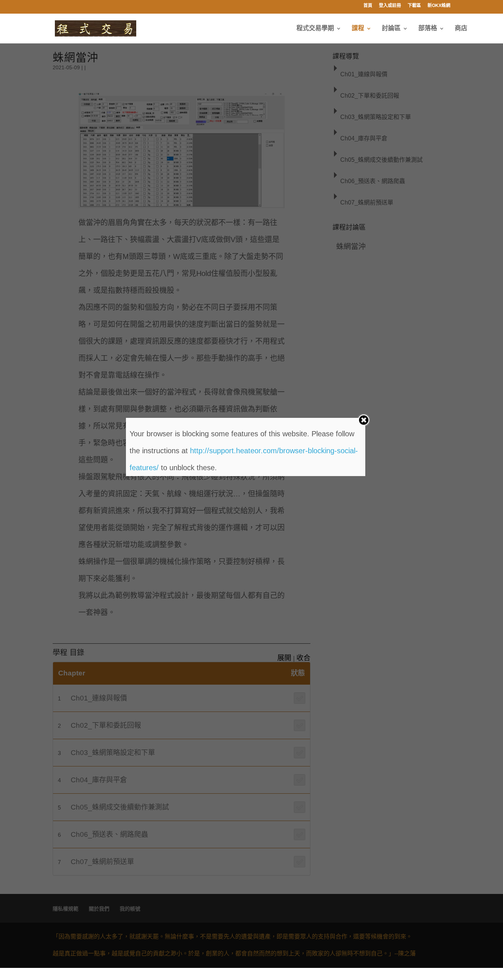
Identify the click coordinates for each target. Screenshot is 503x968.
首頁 (367, 5)
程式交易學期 (315, 29)
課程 (358, 29)
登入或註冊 (390, 5)
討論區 (391, 29)
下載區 (414, 5)
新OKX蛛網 (439, 5)
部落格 (427, 29)
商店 (461, 29)
